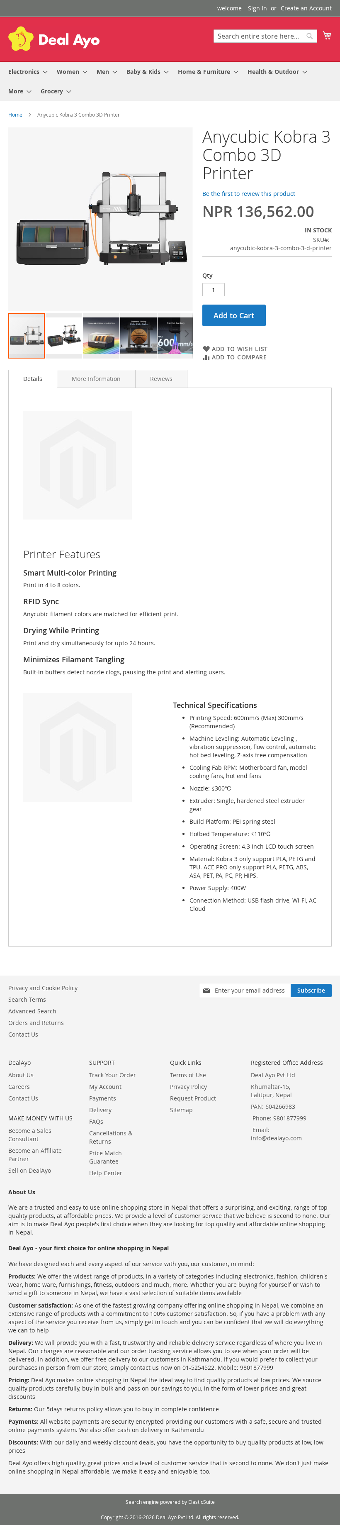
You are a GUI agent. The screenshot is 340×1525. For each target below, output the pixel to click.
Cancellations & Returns (110, 1137)
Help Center (105, 1173)
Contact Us (23, 1034)
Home (15, 114)
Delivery (100, 1110)
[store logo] (54, 38)
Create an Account (306, 8)
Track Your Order (112, 1075)
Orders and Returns (36, 1023)
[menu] (170, 81)
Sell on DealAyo (29, 1170)
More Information (96, 379)
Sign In (257, 8)
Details (32, 379)
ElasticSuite (201, 1501)
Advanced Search (32, 1011)
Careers (19, 1087)
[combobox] (265, 36)
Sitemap (181, 1110)
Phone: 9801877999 (279, 1118)
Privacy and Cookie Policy (43, 988)
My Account (105, 1087)
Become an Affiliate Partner (35, 1155)
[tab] (32, 379)
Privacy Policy (188, 1087)
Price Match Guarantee (105, 1157)
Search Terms (27, 999)
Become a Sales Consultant (29, 1135)
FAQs (96, 1121)
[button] (64, 335)
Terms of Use (188, 1075)
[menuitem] (25, 71)
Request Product (193, 1098)
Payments (102, 1098)
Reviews (161, 379)
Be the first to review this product (248, 194)
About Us (21, 1075)
